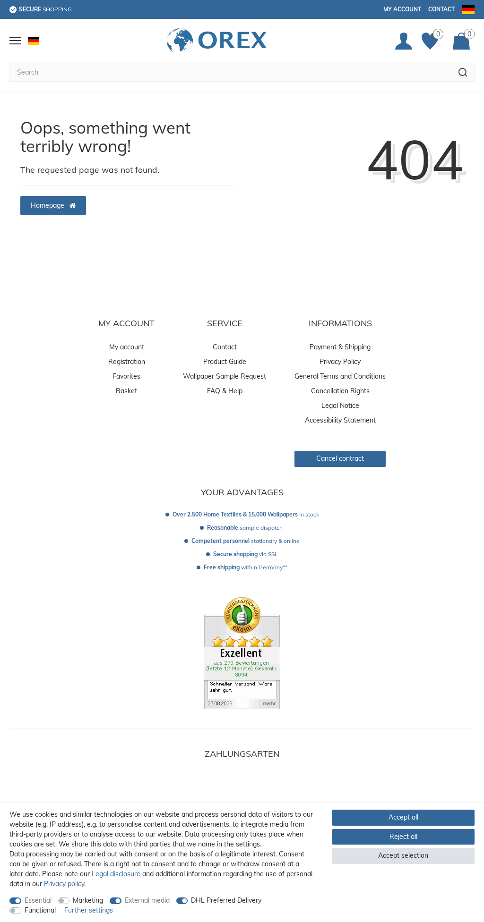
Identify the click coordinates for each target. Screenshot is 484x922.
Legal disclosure (116, 874)
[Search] (463, 72)
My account (402, 9)
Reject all (403, 836)
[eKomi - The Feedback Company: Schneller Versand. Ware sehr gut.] (242, 652)
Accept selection (403, 855)
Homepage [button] (48, 205)
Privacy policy (64, 884)
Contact (441, 9)
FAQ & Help (224, 391)
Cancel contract (340, 458)
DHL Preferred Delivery (226, 900)
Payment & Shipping (340, 347)
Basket (126, 391)
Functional (40, 910)
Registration (126, 361)
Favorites (126, 376)
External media (147, 900)
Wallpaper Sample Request (224, 376)
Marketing (88, 900)
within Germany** (245, 567)
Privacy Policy (340, 361)
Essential (38, 900)
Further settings (88, 910)
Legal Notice (340, 405)
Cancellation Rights (340, 391)
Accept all (403, 817)
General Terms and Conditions (340, 376)
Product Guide (224, 361)
